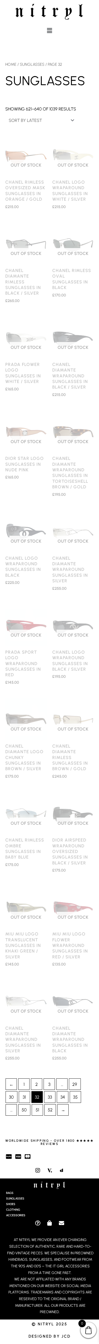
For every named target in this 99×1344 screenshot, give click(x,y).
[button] (49, 31)
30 (11, 1097)
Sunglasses (32, 64)
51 (37, 1109)
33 (50, 1097)
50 (24, 1109)
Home (10, 64)
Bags (9, 1193)
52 (50, 1109)
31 (24, 1097)
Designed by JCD (50, 1336)
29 (74, 1084)
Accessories (15, 1215)
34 (62, 1097)
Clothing (13, 1209)
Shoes (10, 1204)
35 (75, 1097)
